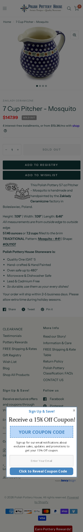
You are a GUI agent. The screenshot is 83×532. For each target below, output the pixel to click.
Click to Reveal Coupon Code (41, 471)
